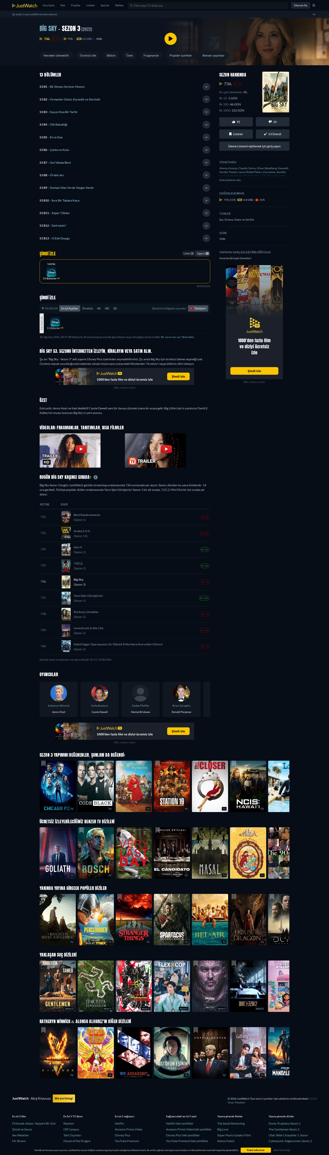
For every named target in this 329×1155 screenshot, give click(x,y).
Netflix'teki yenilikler (179, 1123)
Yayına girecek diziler (281, 1116)
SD (115, 308)
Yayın (51, 264)
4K (99, 308)
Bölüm (111, 55)
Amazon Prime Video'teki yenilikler (189, 1129)
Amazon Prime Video (128, 1129)
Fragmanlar (151, 55)
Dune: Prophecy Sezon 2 (284, 1123)
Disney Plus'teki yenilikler (183, 1135)
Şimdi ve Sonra (22, 1129)
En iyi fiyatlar (69, 308)
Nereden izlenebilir (56, 55)
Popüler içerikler (181, 55)
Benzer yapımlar (213, 55)
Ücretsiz (87, 308)
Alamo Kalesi (225, 1141)
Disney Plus (122, 1135)
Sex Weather (20, 1135)
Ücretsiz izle (88, 55)
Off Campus (71, 1129)
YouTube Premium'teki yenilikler (187, 1141)
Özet (129, 55)
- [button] (62, 86)
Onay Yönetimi (236, 1102)
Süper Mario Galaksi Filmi (234, 1135)
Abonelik (41, 323)
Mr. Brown (19, 1141)
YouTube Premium (127, 1141)
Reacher (68, 1123)
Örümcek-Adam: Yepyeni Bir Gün (34, 1123)
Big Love (222, 1129)
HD (107, 308)
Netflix (119, 1123)
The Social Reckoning (231, 1123)
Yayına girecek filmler (230, 1116)
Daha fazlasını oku (230, 180)
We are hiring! (64, 1098)
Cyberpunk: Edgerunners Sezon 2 (290, 1141)
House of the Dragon (77, 1141)
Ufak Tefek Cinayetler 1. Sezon (288, 1135)
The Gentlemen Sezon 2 (284, 1129)
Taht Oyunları (72, 1135)
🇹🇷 (197, 308)
